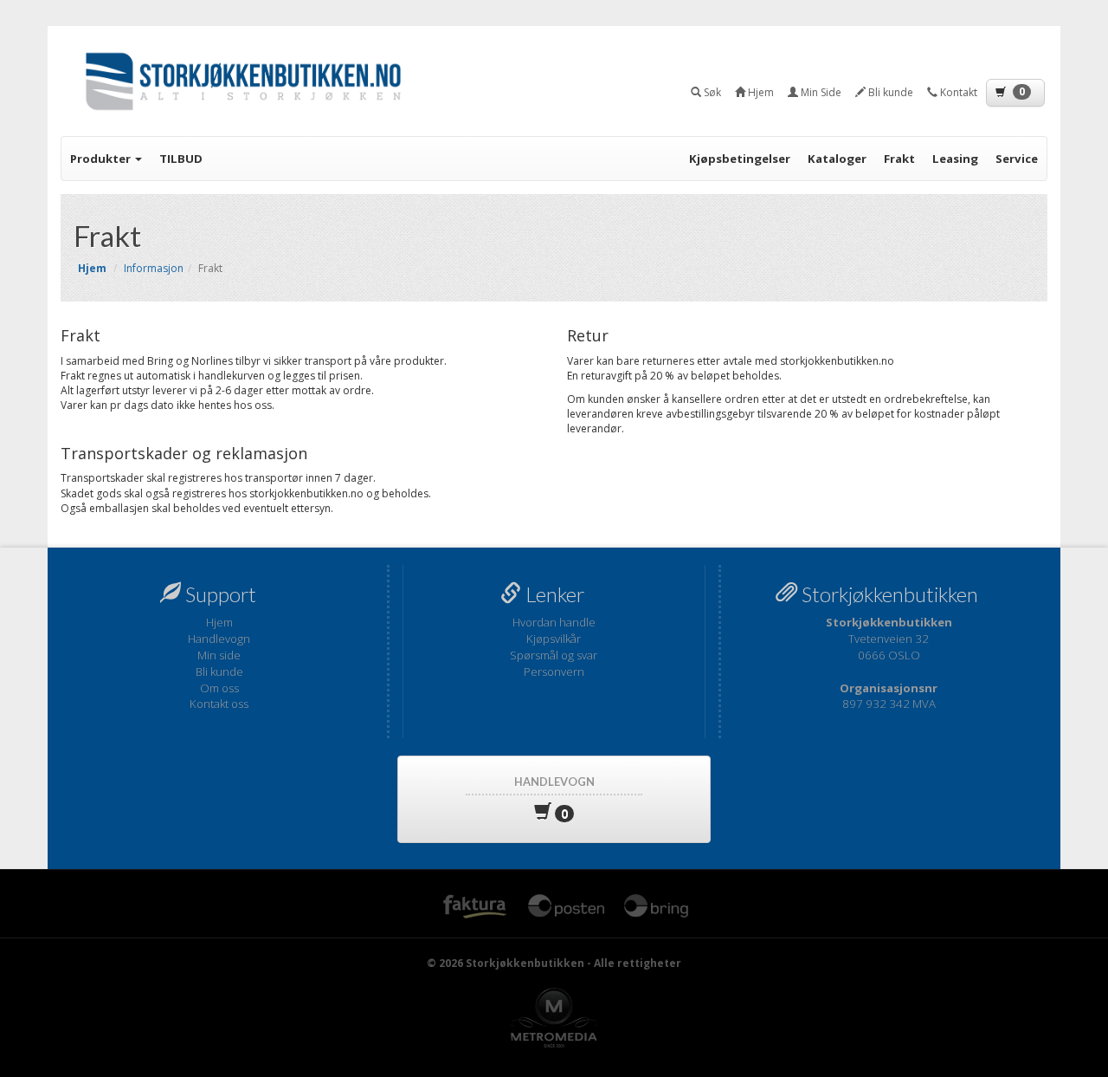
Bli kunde (219, 671)
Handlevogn (219, 638)
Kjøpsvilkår (553, 638)
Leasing (955, 158)
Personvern (554, 671)
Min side (219, 655)
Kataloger (837, 158)
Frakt (899, 158)
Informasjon (154, 268)
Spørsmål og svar (553, 655)
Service (1016, 158)
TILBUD (181, 158)
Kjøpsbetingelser (739, 158)
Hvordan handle (554, 622)
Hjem (219, 622)
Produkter (101, 158)
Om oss (219, 688)
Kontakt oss (219, 703)
